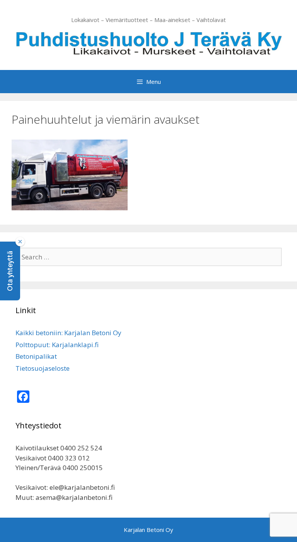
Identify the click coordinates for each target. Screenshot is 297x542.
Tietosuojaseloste (42, 368)
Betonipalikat (36, 356)
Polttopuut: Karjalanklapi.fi (57, 344)
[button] (10, 271)
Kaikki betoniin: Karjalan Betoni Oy (68, 332)
